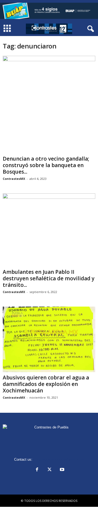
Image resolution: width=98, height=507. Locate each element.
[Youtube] (61, 470)
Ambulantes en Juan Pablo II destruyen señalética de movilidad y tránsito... (48, 278)
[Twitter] (49, 470)
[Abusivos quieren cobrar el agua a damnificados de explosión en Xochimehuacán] (49, 339)
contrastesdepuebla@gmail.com (58, 459)
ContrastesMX (14, 179)
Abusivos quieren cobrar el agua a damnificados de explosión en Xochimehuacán (46, 384)
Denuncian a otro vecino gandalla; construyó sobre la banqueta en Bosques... (46, 165)
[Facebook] (37, 470)
